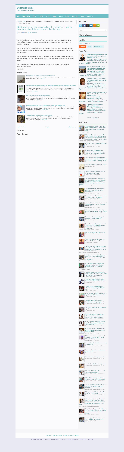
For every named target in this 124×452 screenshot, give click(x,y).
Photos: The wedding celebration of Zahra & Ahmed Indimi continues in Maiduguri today (97, 94)
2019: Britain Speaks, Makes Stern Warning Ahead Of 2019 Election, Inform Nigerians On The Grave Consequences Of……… (94, 266)
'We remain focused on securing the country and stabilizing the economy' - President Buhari (95, 330)
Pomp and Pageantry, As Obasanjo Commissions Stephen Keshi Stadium (95, 280)
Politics (41, 16)
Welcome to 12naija (25, 7)
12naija (76, 435)
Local (23, 21)
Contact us (90, 16)
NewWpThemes (41, 439)
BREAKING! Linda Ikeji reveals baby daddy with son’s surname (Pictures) (95, 378)
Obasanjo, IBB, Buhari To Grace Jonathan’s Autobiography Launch (94, 301)
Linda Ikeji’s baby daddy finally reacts (95, 364)
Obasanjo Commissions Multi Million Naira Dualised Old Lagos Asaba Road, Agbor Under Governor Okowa (96, 273)
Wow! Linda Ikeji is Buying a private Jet (96, 357)
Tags (89, 46)
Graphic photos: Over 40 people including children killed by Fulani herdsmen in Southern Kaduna (96, 68)
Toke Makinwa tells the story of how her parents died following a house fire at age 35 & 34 (97, 56)
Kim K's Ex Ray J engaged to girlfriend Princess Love (95, 105)
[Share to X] (21, 69)
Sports (48, 16)
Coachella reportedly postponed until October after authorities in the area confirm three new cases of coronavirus (95, 226)
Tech (82, 16)
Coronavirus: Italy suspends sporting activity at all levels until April (95, 217)
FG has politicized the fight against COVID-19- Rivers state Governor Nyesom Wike (94, 190)
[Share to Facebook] (23, 69)
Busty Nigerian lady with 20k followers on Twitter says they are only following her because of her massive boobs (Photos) (95, 411)
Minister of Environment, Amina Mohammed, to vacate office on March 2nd (45, 105)
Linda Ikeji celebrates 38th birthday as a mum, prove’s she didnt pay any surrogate (96, 386)
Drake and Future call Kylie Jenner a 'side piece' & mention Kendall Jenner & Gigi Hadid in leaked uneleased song (96, 159)
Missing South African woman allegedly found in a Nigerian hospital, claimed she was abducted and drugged (44, 28)
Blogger (96, 117)
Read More (43, 78)
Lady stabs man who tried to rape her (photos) (38, 95)
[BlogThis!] (20, 69)
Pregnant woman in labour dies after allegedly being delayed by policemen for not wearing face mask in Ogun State (95, 128)
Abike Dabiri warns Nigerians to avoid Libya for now (39, 115)
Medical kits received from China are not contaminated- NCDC (95, 172)
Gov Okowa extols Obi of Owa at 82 (95, 232)
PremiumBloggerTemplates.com (69, 439)
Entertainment (26, 16)
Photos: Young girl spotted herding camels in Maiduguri (40, 75)
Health (67, 16)
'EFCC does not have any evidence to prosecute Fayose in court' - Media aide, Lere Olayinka (95, 337)
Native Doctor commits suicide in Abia (95, 164)
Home (18, 16)
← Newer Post (21, 127)
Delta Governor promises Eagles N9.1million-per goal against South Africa (94, 288)
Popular (83, 46)
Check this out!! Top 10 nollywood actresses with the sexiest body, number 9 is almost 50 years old (94, 316)
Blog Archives (98, 46)
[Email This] (18, 69)
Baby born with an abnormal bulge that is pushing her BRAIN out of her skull (96, 294)
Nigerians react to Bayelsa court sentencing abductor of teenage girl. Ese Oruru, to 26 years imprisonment (95, 152)
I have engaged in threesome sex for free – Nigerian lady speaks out (95, 418)
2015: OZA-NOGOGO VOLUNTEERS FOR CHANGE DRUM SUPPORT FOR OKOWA (96, 80)
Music (54, 16)
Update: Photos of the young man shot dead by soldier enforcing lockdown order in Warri (96, 204)
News (34, 16)
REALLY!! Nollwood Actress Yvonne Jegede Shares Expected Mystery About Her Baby (95, 323)
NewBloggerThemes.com (86, 439)
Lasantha (58, 439)
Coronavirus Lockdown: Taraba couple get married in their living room (96, 196)
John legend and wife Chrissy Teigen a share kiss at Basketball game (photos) (96, 210)
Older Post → (72, 127)
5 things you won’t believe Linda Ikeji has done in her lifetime (95, 392)
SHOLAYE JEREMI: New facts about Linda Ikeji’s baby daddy (95, 371)
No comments (33, 32)
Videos (61, 16)
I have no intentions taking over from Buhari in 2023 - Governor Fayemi (95, 240)
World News (75, 16)
